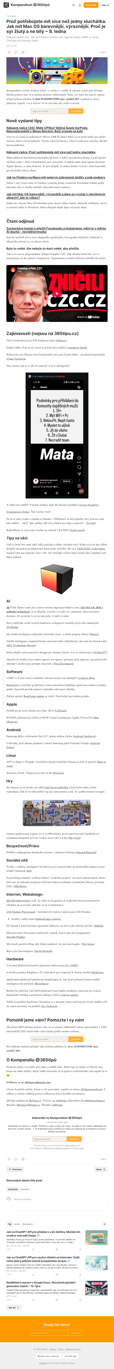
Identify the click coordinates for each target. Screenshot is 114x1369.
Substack (43, 1363)
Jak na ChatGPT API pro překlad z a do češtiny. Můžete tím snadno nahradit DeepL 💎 (43, 1233)
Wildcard (11, 685)
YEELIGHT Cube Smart (91, 549)
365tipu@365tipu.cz (28, 1105)
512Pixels (60, 711)
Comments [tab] (13, 1189)
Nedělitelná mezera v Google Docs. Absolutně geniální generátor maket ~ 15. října (40, 1284)
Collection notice (72, 1349)
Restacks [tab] (25, 1189)
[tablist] (18, 1189)
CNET (74, 966)
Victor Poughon (88, 505)
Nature (94, 634)
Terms (60, 1349)
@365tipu (61, 1101)
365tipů (26, 1246)
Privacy (52, 1349)
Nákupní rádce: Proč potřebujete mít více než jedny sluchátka (50, 152)
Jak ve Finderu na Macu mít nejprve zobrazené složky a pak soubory (55, 177)
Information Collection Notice (56, 1148)
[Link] (2, 120)
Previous (17, 1169)
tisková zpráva (69, 995)
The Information (63, 664)
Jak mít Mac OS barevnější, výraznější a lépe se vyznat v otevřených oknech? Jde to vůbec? (55, 195)
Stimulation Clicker (17, 512)
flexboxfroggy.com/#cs (48, 919)
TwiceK (90, 523)
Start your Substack (49, 1356)
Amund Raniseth (86, 852)
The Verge (74, 838)
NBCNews (20, 886)
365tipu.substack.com (37, 1082)
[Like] (9, 52)
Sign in (105, 5)
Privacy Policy (78, 1148)
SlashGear (97, 972)
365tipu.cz (35, 1101)
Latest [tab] (17, 1224)
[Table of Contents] (3, 684)
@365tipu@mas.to (94, 1101)
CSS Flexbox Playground (20, 912)
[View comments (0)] (16, 52)
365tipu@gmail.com (91, 1089)
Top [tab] (9, 1224)
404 (29, 871)
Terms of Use (70, 1145)
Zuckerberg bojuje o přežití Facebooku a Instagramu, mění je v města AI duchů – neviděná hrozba (56, 230)
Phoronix (58, 773)
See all (12, 1307)
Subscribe (91, 5)
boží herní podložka (56, 788)
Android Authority (85, 736)
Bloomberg (41, 984)
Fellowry (61, 341)
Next (98, 1169)
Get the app (70, 1356)
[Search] (73, 5)
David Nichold (43, 951)
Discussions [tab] (28, 1224)
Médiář (98, 926)
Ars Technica (49, 1006)
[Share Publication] (80, 5)
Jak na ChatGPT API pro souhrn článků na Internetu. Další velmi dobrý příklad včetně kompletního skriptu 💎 (43, 1259)
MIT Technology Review (21, 646)
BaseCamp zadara (33, 696)
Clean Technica (16, 359)
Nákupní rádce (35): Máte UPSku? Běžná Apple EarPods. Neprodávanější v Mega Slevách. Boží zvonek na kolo (47, 129)
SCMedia (12, 627)
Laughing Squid (77, 348)
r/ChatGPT (100, 653)
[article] (57, 1240)
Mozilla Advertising (18, 901)
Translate (12, 16)
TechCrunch (77, 530)
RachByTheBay (16, 937)
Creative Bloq (86, 678)
